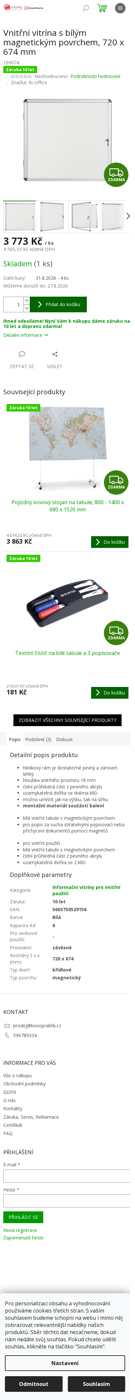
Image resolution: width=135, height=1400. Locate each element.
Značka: (29, 82)
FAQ (7, 1133)
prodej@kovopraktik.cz (37, 1025)
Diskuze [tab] (64, 739)
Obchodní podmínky (24, 1084)
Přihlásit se (23, 1217)
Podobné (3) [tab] (38, 739)
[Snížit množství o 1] (26, 308)
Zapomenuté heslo (23, 1238)
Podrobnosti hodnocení (95, 76)
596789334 (25, 1035)
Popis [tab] (15, 739)
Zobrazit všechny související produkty (67, 720)
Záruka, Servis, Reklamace (31, 1117)
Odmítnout (33, 1384)
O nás (9, 1100)
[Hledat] (85, 8)
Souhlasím (96, 1384)
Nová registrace (20, 1230)
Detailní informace (22, 335)
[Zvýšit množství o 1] (26, 300)
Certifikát (12, 1125)
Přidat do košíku (63, 304)
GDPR (9, 1092)
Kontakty (12, 1108)
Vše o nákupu (17, 1075)
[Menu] (120, 8)
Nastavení (65, 1363)
